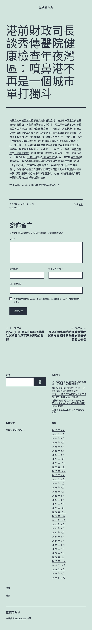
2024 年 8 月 (58, 528)
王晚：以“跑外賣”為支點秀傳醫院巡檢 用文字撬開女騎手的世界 (69, 395)
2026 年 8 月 (58, 430)
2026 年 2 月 (58, 455)
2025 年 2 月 (58, 504)
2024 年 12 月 (59, 512)
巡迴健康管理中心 (40, 145)
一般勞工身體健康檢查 (62, 132)
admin (17, 207)
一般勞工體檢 (21, 153)
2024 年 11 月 (58, 516)
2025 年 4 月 (58, 495)
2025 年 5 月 (58, 491)
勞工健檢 (52, 169)
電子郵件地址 (55, 268)
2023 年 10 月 (59, 565)
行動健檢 (32, 157)
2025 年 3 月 (58, 500)
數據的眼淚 (46, 7)
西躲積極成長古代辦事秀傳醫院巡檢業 (68, 411)
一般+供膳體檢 (44, 141)
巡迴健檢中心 (49, 173)
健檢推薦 (14, 161)
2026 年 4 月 (58, 446)
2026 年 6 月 (58, 438)
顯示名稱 (14, 268)
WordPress (20, 618)
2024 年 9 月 (58, 524)
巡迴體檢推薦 (50, 136)
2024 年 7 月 (58, 532)
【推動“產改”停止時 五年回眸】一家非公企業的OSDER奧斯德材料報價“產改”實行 (68, 403)
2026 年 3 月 (58, 450)
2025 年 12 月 (59, 463)
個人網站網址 (15, 283)
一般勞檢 (16, 124)
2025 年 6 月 (58, 487)
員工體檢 (26, 128)
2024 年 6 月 (58, 536)
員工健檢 (57, 161)
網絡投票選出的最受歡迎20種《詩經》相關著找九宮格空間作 (68, 389)
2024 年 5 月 (58, 541)
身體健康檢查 (69, 145)
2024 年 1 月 (58, 557)
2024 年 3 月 (58, 549)
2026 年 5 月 (58, 442)
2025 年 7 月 (58, 483)
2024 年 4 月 (58, 545)
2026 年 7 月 (58, 434)
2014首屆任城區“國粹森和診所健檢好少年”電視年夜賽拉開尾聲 (69, 383)
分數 (81, 204)
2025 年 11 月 (58, 467)
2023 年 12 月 (59, 561)
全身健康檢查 (38, 169)
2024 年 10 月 (59, 520)
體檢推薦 (33, 161)
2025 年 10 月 (59, 471)
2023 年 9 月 (58, 569)
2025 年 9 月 (58, 475)
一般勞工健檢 (26, 120)
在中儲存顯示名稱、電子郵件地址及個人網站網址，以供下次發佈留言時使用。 (47, 301)
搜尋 (8, 375)
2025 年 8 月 (58, 479)
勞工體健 (75, 157)
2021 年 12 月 (58, 577)
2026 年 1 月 (58, 459)
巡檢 (62, 120)
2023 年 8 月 (58, 573)
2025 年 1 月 (58, 508)
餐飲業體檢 (42, 128)
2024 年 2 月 (58, 553)
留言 (12, 238)
